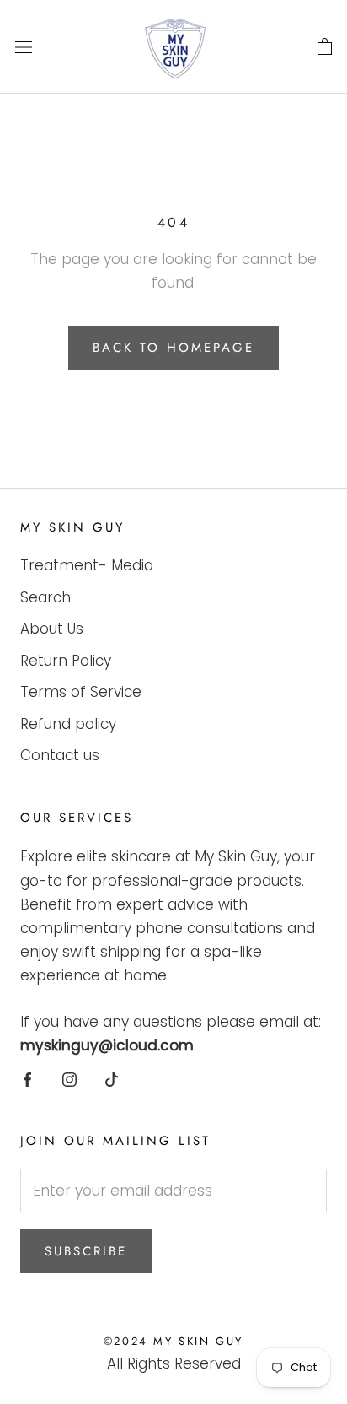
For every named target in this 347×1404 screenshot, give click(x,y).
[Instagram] (69, 1078)
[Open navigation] (23, 47)
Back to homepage (173, 347)
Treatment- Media (86, 565)
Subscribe (86, 1251)
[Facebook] (27, 1078)
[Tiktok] (111, 1078)
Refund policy (68, 724)
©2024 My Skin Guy (173, 1341)
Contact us (59, 755)
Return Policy (65, 661)
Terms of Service (80, 692)
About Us (51, 628)
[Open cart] (325, 47)
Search (45, 597)
